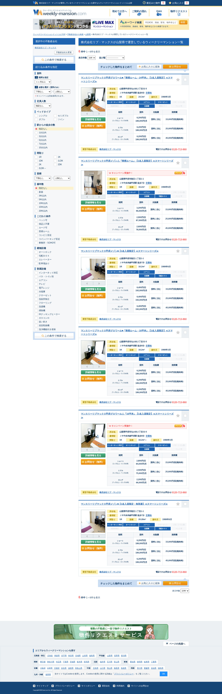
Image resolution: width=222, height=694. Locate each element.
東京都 (43, 662)
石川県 (109, 662)
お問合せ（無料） (94, 125)
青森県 (57, 656)
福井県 (102, 662)
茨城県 (72, 662)
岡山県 (109, 668)
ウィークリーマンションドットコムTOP (49, 34)
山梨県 (88, 34)
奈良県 (63, 668)
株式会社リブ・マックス (110, 149)
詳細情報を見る (93, 119)
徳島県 (160, 668)
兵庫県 (49, 668)
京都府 (56, 668)
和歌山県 (78, 668)
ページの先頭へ (177, 643)
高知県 (153, 668)
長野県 (116, 656)
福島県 (92, 656)
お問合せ (176, 66)
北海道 (50, 656)
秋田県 (71, 656)
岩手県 (64, 656)
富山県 (116, 662)
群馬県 (86, 662)
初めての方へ (119, 11)
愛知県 (132, 662)
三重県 (153, 662)
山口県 (102, 668)
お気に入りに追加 (150, 66)
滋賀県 (70, 668)
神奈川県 (50, 662)
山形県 (85, 656)
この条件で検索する (55, 59)
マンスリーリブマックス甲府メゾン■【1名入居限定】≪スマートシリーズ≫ (120, 251)
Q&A (159, 11)
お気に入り (180, 3)
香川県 (139, 668)
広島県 (95, 668)
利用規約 (120, 686)
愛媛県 (146, 668)
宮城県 (78, 656)
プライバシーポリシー (65, 686)
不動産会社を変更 (64, 52)
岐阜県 (146, 662)
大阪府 (43, 668)
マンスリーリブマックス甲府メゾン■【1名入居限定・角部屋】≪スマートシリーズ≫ (124, 504)
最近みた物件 (155, 3)
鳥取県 (116, 668)
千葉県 (65, 662)
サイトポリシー (88, 686)
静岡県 (139, 662)
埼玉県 (58, 662)
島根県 (123, 668)
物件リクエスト (179, 11)
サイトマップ (42, 686)
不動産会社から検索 (75, 34)
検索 (183, 22)
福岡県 (48, 674)
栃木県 (79, 662)
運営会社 (106, 686)
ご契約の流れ (139, 11)
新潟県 (123, 656)
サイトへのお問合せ (140, 686)
